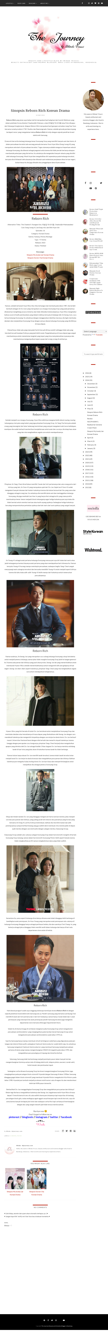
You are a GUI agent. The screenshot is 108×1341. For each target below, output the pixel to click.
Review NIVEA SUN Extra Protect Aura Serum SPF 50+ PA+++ (96, 256)
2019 (87, 466)
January (90, 448)
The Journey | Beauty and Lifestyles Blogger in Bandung (56, 1326)
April (89, 438)
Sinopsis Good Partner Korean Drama (95, 273)
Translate (99, 335)
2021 (87, 459)
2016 (87, 477)
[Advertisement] (40, 92)
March (89, 441)
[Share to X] (66, 1131)
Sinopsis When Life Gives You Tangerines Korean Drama (96, 231)
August (90, 398)
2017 (87, 473)
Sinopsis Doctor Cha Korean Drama (40, 258)
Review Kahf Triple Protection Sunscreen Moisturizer (96, 212)
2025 (87, 377)
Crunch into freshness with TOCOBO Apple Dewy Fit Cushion (96, 281)
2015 (87, 480)
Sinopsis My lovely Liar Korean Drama (40, 255)
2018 (87, 470)
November (91, 387)
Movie (19, 1136)
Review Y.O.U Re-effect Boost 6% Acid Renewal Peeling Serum (96, 222)
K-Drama (13, 1136)
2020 (87, 463)
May (89, 409)
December (91, 384)
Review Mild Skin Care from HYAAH (96, 240)
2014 (87, 484)
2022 (87, 455)
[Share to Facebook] (63, 1131)
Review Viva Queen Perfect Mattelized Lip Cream (96, 247)
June (89, 405)
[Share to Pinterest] (70, 1131)
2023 (87, 452)
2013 (87, 487)
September (91, 394)
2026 (87, 373)
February (90, 445)
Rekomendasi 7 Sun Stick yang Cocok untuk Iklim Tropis (96, 265)
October (90, 391)
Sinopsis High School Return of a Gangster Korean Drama (96, 291)
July (88, 401)
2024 (87, 380)
